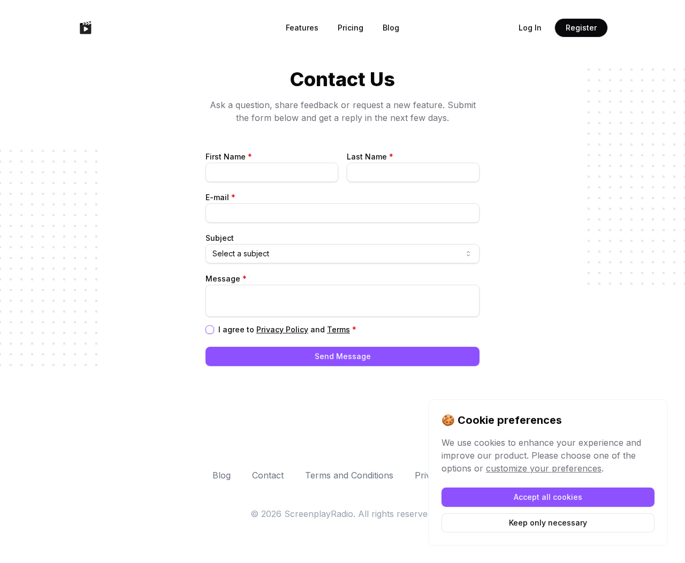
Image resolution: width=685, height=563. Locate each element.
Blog (391, 27)
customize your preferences (544, 468)
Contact (268, 475)
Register (581, 27)
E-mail (220, 197)
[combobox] (343, 253)
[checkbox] (210, 329)
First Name (229, 156)
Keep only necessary (548, 522)
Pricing (350, 27)
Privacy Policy (282, 329)
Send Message (343, 356)
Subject (220, 237)
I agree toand (287, 329)
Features (302, 27)
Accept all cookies (548, 496)
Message (226, 278)
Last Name (370, 156)
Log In (530, 27)
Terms (338, 329)
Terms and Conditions (349, 475)
